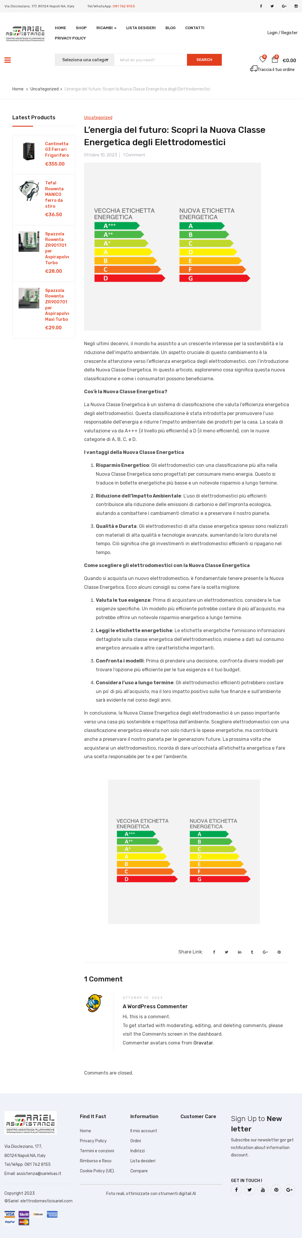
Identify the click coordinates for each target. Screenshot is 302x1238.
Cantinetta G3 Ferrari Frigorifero (57, 149)
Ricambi (105, 28)
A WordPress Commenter (155, 1006)
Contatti (194, 28)
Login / (273, 32)
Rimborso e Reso (95, 1160)
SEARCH (204, 59)
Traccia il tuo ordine (276, 69)
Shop (81, 28)
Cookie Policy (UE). (97, 1170)
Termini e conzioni (97, 1150)
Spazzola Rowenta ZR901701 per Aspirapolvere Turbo (57, 248)
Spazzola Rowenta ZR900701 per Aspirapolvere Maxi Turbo (57, 305)
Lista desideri (141, 28)
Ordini (135, 1140)
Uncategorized (44, 89)
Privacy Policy (70, 38)
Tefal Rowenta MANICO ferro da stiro (54, 195)
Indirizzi (137, 1150)
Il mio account (143, 1130)
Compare (139, 1170)
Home (60, 28)
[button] (275, 60)
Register (289, 32)
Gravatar (203, 1043)
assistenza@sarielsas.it (39, 1173)
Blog (170, 28)
